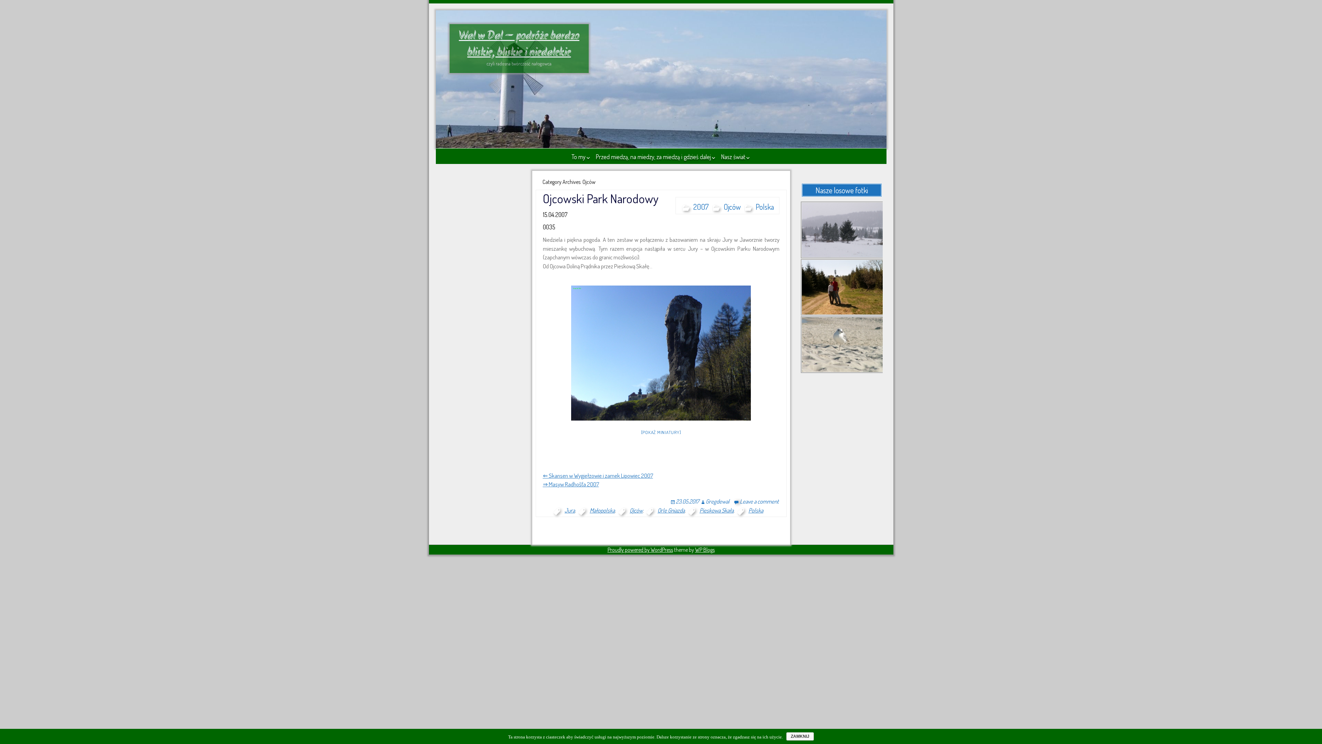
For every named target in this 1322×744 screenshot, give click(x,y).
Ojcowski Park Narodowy (600, 198)
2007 (701, 206)
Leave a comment (759, 501)
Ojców (732, 206)
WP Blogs (705, 549)
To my (578, 157)
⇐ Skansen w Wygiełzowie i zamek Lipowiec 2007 (598, 475)
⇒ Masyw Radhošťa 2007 (571, 484)
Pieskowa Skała (717, 510)
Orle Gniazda (671, 510)
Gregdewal (718, 501)
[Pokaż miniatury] (661, 432)
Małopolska (602, 510)
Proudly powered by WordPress (640, 549)
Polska (765, 206)
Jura (570, 510)
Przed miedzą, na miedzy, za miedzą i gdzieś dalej (653, 157)
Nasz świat (733, 157)
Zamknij (800, 736)
